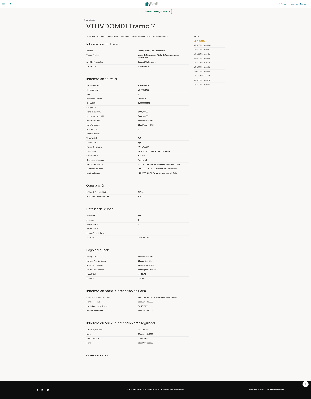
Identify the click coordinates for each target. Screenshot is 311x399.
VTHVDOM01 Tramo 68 (202, 63)
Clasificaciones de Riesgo (141, 36)
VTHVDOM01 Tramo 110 (202, 54)
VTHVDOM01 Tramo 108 (202, 45)
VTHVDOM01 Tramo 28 (202, 76)
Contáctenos (252, 390)
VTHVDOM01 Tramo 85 (202, 80)
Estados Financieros (160, 36)
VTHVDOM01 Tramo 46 (202, 84)
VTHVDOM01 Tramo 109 (202, 58)
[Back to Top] (305, 384)
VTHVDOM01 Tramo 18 (202, 67)
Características (93, 36)
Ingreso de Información (299, 4)
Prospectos (125, 36)
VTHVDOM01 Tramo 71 (202, 49)
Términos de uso (263, 390)
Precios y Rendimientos (109, 36)
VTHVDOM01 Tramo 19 (202, 71)
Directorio (89, 20)
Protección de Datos (277, 390)
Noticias (282, 4)
